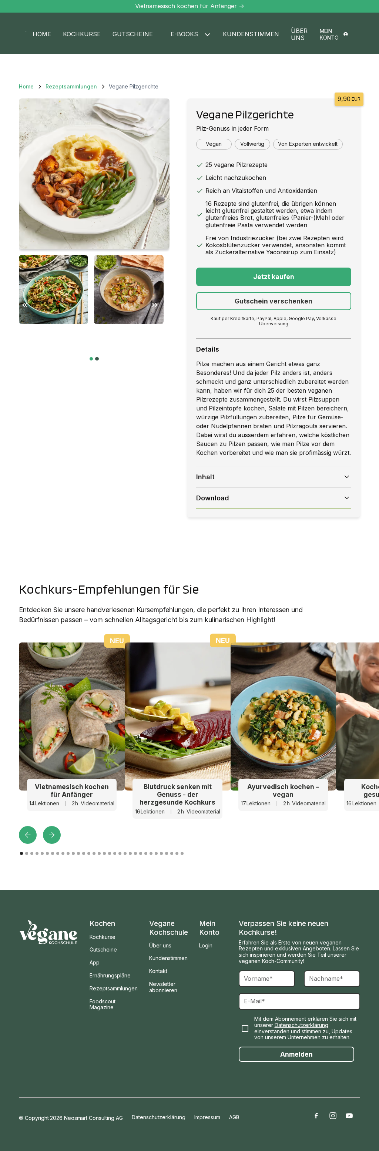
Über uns (299, 34)
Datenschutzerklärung (301, 1025)
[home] (26, 31)
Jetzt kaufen (273, 277)
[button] (188, 34)
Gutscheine (133, 34)
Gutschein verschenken (273, 301)
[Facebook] (316, 1115)
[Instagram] (333, 1115)
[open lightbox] (94, 173)
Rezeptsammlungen (114, 988)
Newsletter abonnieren (163, 987)
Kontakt (158, 971)
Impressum (207, 1117)
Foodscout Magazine (102, 1004)
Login (205, 945)
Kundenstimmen (251, 34)
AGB (234, 1117)
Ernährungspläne (110, 975)
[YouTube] (349, 1115)
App (95, 962)
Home (42, 34)
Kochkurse (82, 34)
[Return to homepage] (48, 931)
